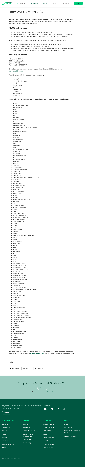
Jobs (45, 434)
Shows (4, 447)
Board (45, 441)
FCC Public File (48, 431)
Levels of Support (29, 431)
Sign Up (6, 412)
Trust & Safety (48, 447)
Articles (4, 431)
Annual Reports (48, 424)
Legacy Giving (27, 439)
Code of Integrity (49, 427)
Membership (27, 427)
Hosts (4, 434)
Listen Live (21, 5)
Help (66, 421)
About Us (47, 421)
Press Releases (48, 444)
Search (66, 3)
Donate (78, 3)
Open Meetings (48, 437)
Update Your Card (70, 436)
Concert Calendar (8, 444)
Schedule (5, 441)
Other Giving (27, 443)
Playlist (45, 3)
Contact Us (68, 427)
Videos (4, 451)
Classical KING (8, 421)
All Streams (34, 3)
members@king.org (16, 71)
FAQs (66, 424)
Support (50, 392)
